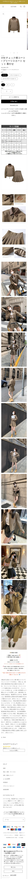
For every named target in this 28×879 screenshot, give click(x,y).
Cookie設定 (21, 837)
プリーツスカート (15, 75)
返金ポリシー (22, 832)
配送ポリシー (22, 835)
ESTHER (8, 832)
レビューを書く (14, 750)
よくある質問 (6, 779)
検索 (4, 768)
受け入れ (13, 867)
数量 (2, 88)
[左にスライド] (10, 53)
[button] (3, 6)
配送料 (4, 69)
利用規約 (5, 782)
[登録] (23, 819)
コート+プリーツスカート (9, 78)
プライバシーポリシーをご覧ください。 (14, 862)
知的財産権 (6, 789)
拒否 (13, 871)
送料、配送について (8, 775)
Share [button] (4, 737)
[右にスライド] (17, 53)
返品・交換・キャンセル (9, 772)
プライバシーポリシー (8, 786)
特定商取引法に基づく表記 (11, 837)
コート (4, 75)
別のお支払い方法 (14, 105)
